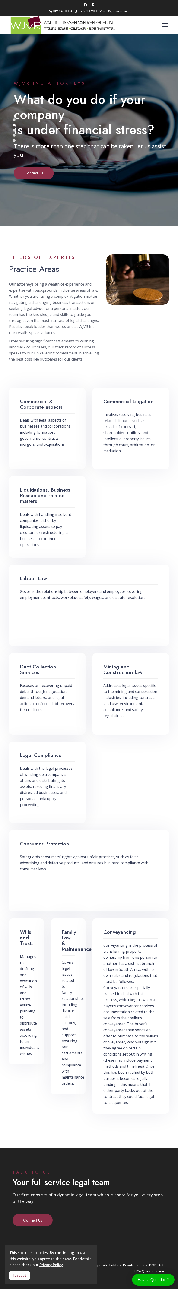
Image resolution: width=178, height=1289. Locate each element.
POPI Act (156, 1265)
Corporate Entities (106, 1265)
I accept (19, 1275)
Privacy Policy (51, 1264)
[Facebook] (85, 5)
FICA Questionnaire (149, 1271)
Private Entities (135, 1265)
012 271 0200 (87, 11)
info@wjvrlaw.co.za (115, 11)
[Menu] (165, 25)
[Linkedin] (93, 5)
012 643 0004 (62, 11)
